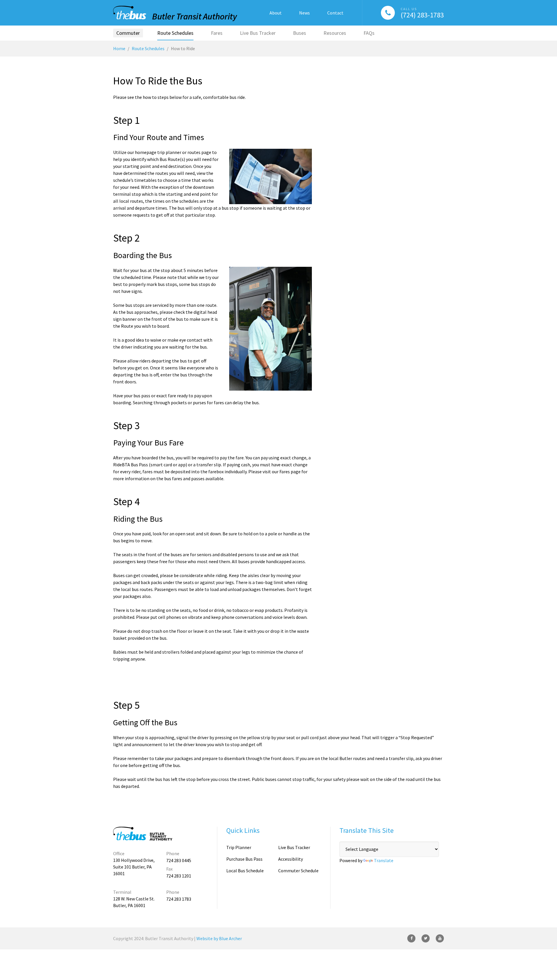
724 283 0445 (178, 860)
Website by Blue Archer (219, 938)
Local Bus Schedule (245, 870)
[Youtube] (440, 938)
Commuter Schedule (298, 870)
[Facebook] (411, 938)
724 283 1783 (178, 899)
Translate (383, 860)
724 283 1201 (178, 876)
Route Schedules (148, 48)
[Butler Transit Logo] (143, 834)
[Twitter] (426, 938)
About (276, 13)
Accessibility (290, 859)
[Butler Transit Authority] (175, 13)
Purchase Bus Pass (244, 859)
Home (119, 48)
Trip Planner (238, 847)
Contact (335, 13)
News (304, 13)
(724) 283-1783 (422, 15)
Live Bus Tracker (294, 847)
